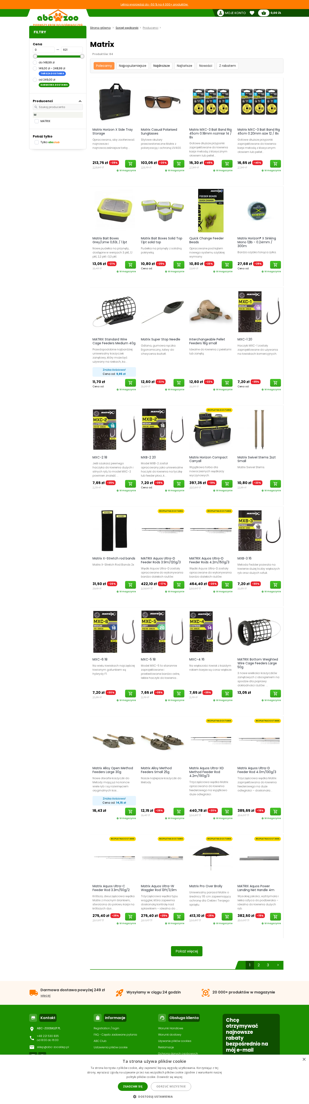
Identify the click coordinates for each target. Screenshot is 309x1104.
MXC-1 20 (245, 339)
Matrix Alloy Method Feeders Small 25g (156, 770)
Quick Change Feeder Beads (206, 240)
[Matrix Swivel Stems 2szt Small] (259, 429)
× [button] (304, 1059)
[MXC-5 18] (163, 631)
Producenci (150, 28)
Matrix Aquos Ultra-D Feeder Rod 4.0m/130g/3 (257, 770)
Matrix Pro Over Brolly (205, 886)
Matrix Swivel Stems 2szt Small (257, 459)
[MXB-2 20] (163, 429)
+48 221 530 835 (48, 1036)
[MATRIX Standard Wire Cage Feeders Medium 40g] (114, 311)
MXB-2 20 (148, 457)
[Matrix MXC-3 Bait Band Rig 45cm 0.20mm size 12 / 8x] (259, 101)
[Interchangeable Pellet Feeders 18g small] (211, 311)
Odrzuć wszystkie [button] (171, 1086)
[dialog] (154, 1079)
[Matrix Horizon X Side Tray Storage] (114, 101)
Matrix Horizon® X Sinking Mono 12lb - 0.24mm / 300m (257, 242)
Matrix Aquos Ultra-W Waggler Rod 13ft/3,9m (159, 888)
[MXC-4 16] (211, 631)
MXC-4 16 (196, 659)
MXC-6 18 (100, 659)
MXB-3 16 (245, 558)
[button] (154, 1096)
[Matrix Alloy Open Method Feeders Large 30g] (114, 740)
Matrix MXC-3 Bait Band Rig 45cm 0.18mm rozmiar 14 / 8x (210, 133)
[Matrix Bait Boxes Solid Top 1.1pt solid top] (163, 210)
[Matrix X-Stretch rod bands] (114, 530)
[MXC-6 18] (114, 631)
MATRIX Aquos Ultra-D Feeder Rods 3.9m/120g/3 (161, 560)
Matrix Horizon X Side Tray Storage (113, 131)
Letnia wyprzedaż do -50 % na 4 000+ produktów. (154, 4)
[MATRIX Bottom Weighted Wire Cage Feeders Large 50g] (259, 631)
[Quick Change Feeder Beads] (211, 210)
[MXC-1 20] (259, 311)
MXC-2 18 (100, 457)
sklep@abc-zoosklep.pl (53, 1047)
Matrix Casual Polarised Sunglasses (159, 131)
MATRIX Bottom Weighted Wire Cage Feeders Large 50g (258, 663)
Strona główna (100, 28)
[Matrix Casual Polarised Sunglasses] (163, 101)
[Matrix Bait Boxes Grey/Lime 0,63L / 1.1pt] (114, 210)
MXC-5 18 (148, 659)
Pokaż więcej (187, 951)
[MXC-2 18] (114, 429)
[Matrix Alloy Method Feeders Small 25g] (163, 740)
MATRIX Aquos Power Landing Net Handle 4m (256, 888)
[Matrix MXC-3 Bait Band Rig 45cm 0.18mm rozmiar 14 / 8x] (211, 101)
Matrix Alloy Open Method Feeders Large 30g (113, 770)
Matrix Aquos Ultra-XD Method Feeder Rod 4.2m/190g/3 (206, 772)
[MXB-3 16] (259, 530)
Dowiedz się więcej (169, 1077)
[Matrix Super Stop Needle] (163, 311)
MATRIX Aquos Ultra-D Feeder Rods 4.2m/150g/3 (209, 560)
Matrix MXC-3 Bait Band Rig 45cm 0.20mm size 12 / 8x (259, 131)
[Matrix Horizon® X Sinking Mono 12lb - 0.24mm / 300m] (259, 210)
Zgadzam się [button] (133, 1086)
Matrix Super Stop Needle (160, 339)
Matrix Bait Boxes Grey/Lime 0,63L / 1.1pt (110, 240)
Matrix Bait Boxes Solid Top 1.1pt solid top (161, 240)
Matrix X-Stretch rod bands (114, 558)
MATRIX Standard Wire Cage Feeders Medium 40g (114, 341)
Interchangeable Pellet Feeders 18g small (207, 341)
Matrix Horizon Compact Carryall (208, 459)
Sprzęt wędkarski (127, 28)
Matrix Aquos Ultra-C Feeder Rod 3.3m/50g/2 (111, 888)
